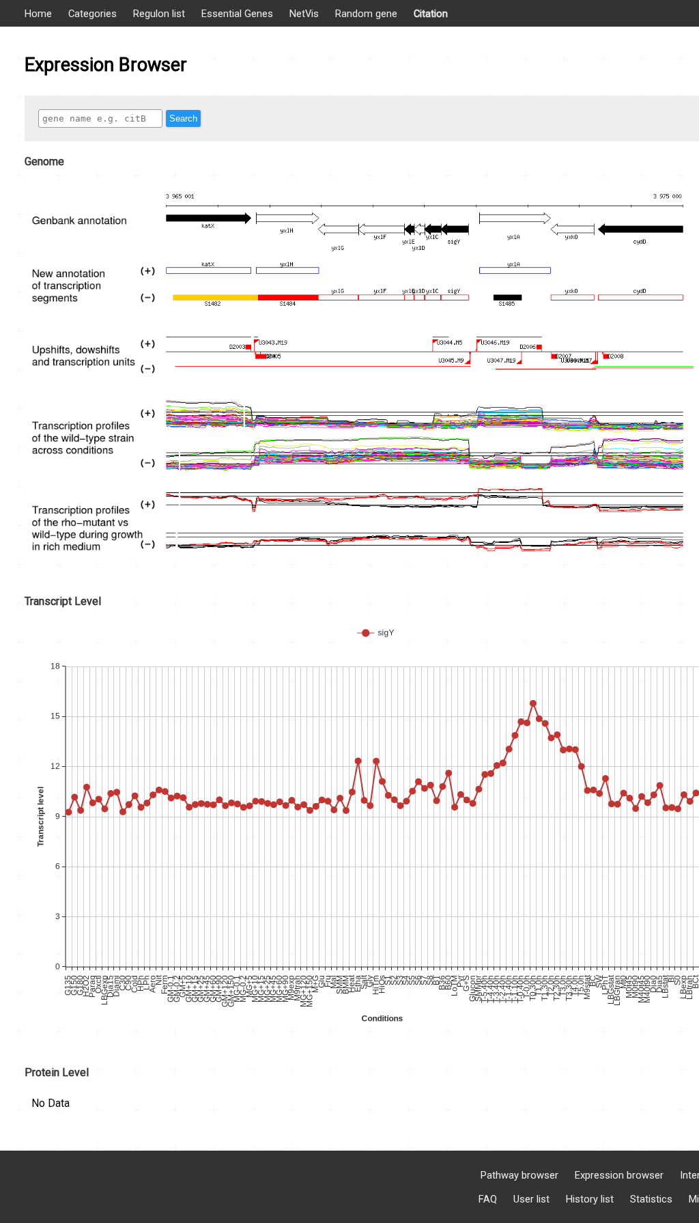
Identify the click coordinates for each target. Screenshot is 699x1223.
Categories (92, 14)
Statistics (651, 1199)
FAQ (488, 1199)
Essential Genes (237, 14)
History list (590, 1199)
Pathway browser (519, 1175)
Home (38, 14)
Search (183, 118)
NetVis (304, 14)
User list (531, 1199)
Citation (431, 14)
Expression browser (619, 1175)
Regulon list (159, 14)
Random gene (366, 14)
